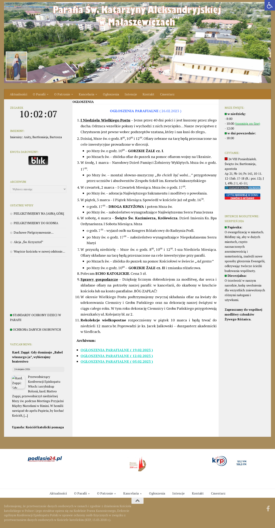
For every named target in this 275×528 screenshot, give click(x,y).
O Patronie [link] (62, 94)
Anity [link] (27, 137)
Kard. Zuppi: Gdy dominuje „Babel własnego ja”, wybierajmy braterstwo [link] (37, 356)
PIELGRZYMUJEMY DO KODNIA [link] (36, 223)
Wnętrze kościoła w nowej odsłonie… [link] (39, 251)
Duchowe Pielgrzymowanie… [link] (34, 232)
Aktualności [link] (18, 94)
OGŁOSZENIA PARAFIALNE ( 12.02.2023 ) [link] (117, 355)
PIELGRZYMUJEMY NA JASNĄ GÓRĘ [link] (39, 213)
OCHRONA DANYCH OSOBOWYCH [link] (37, 329)
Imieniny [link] (16, 137)
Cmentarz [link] (167, 94)
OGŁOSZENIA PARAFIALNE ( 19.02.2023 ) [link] (117, 349)
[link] (270, 5)
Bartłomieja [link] (40, 137)
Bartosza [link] (56, 137)
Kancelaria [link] (86, 94)
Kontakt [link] (148, 94)
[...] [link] (26, 415)
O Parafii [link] (39, 94)
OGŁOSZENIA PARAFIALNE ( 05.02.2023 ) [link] (117, 361)
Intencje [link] (131, 94)
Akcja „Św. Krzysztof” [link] (28, 242)
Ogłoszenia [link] (111, 94)
